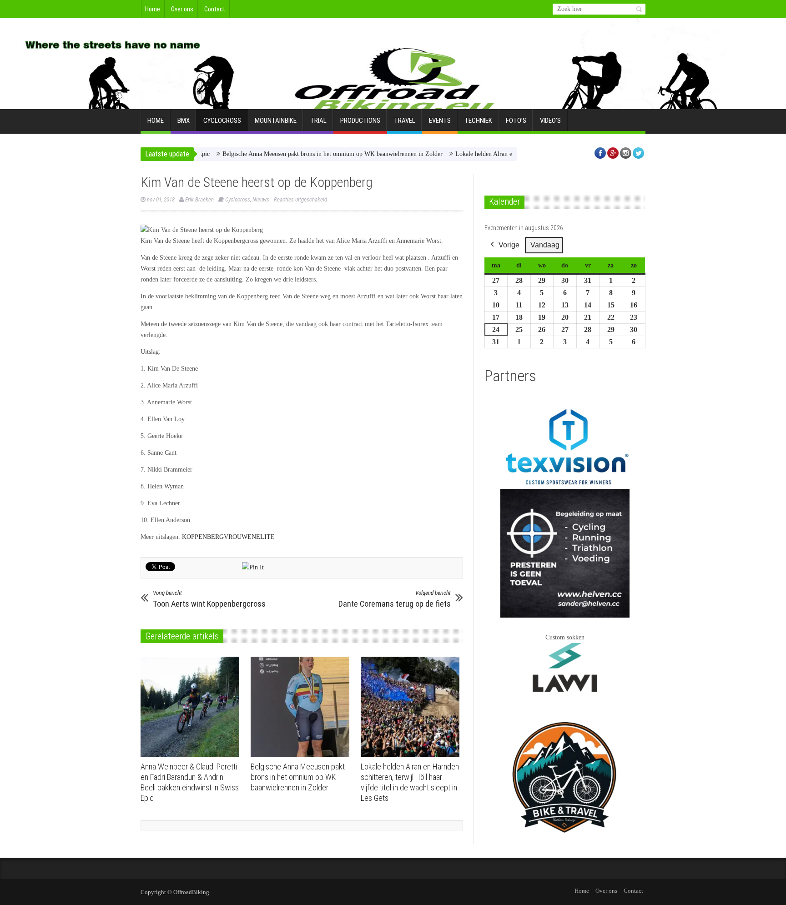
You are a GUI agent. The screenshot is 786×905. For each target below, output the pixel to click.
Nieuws (260, 199)
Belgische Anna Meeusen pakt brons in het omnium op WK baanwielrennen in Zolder (309, 154)
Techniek (478, 120)
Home (152, 9)
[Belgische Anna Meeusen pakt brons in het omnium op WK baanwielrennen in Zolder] (302, 707)
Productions (360, 120)
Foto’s (516, 120)
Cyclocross (222, 120)
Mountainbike (276, 120)
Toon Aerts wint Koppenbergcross (209, 598)
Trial (318, 120)
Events (440, 120)
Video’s (550, 120)
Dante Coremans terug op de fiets (394, 598)
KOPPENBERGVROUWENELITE (228, 536)
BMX (183, 120)
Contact (214, 9)
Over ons (182, 9)
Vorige (509, 245)
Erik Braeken (199, 199)
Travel (404, 120)
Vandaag (544, 245)
